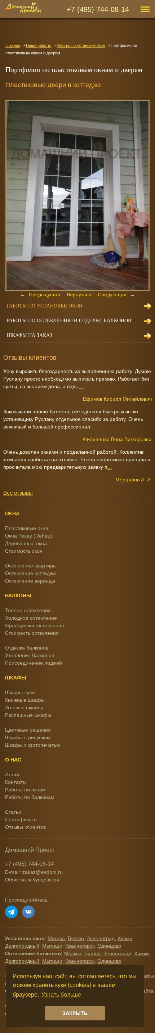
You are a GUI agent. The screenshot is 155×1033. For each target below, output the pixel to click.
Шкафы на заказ (29, 335)
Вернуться (79, 294)
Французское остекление (34, 625)
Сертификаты (21, 819)
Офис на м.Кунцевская (32, 879)
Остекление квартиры (31, 566)
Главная (12, 45)
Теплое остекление (28, 610)
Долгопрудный (22, 946)
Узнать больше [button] (61, 995)
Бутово (76, 938)
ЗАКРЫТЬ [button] (75, 1013)
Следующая (112, 294)
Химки (125, 938)
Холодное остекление (31, 618)
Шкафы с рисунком (27, 737)
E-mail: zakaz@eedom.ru (34, 872)
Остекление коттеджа (30, 573)
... (81, 386)
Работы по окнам (25, 789)
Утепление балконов (29, 655)
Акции (12, 774)
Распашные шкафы (28, 715)
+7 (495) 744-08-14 (98, 9)
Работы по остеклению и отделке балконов (69, 320)
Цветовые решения (28, 730)
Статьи (13, 812)
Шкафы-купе (20, 692)
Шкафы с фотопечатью (32, 745)
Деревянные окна (26, 543)
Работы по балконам (29, 797)
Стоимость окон (24, 551)
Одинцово (109, 946)
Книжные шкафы (25, 700)
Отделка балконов (26, 648)
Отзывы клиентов (25, 827)
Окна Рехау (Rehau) (28, 536)
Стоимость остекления (32, 633)
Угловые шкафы (24, 707)
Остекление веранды (30, 581)
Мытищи (52, 946)
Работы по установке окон (81, 45)
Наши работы (38, 45)
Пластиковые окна (26, 528)
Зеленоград (101, 938)
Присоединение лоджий (33, 663)
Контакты (16, 782)
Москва (56, 938)
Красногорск (79, 946)
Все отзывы (18, 493)
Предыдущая (44, 294)
